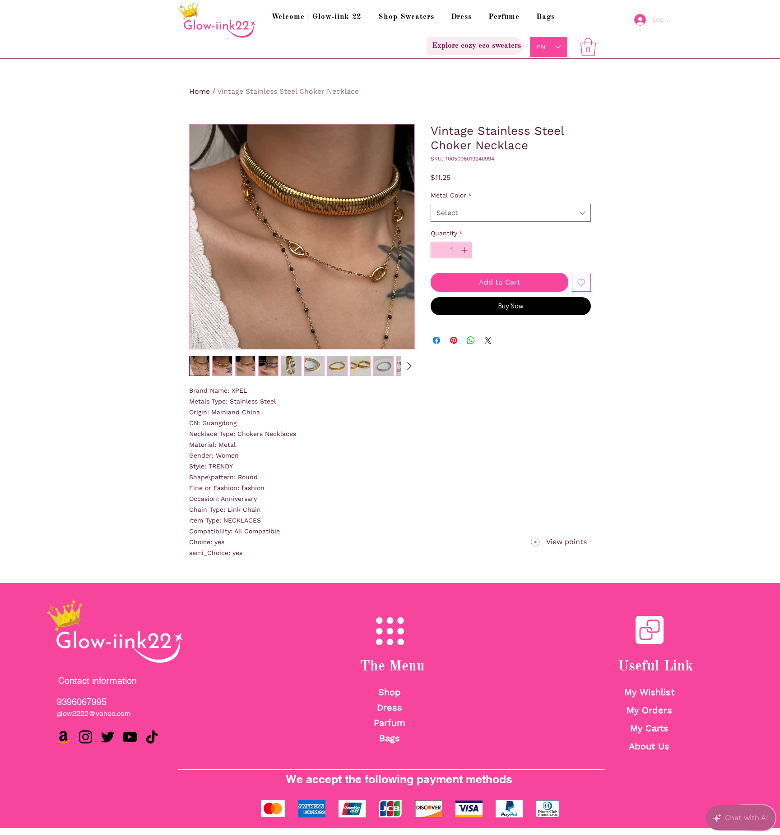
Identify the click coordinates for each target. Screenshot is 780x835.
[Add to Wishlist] (581, 282)
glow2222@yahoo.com (93, 713)
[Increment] (465, 250)
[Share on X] (488, 340)
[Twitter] (107, 737)
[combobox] (511, 213)
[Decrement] (437, 250)
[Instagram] (85, 737)
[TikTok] (152, 737)
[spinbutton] (451, 250)
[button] (588, 47)
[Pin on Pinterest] (453, 340)
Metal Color (451, 195)
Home (199, 91)
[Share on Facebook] (436, 340)
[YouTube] (130, 737)
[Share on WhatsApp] (470, 340)
